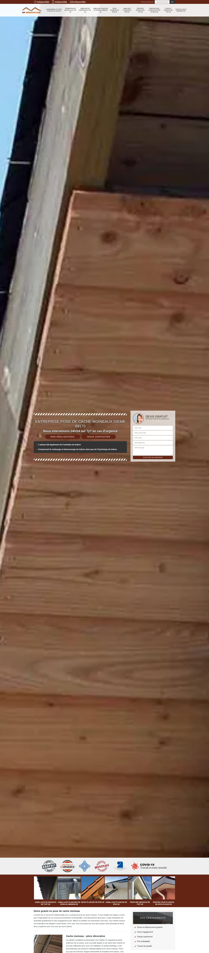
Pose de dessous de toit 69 (168, 10)
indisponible (43, 2)
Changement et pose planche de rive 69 (54, 10)
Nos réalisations (63, 437)
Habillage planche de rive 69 (127, 10)
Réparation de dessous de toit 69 (70, 10)
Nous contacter (98, 437)
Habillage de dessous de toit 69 (85, 10)
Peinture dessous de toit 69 (140, 10)
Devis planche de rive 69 (114, 10)
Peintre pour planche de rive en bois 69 (154, 10)
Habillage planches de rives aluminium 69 (100, 10)
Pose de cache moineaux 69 (180, 10)
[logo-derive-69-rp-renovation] (32, 10)
